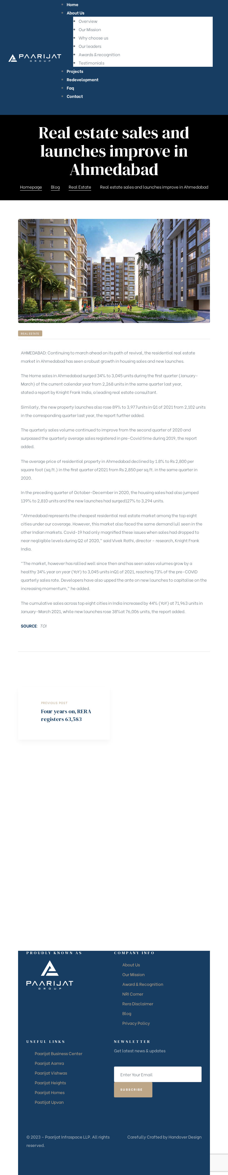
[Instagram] (124, 876)
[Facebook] (115, 876)
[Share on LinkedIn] (206, 664)
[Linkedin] (152, 876)
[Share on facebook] (192, 664)
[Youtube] (143, 876)
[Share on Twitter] (199, 664)
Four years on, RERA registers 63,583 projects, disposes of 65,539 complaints (64, 713)
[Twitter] (133, 876)
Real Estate (30, 333)
